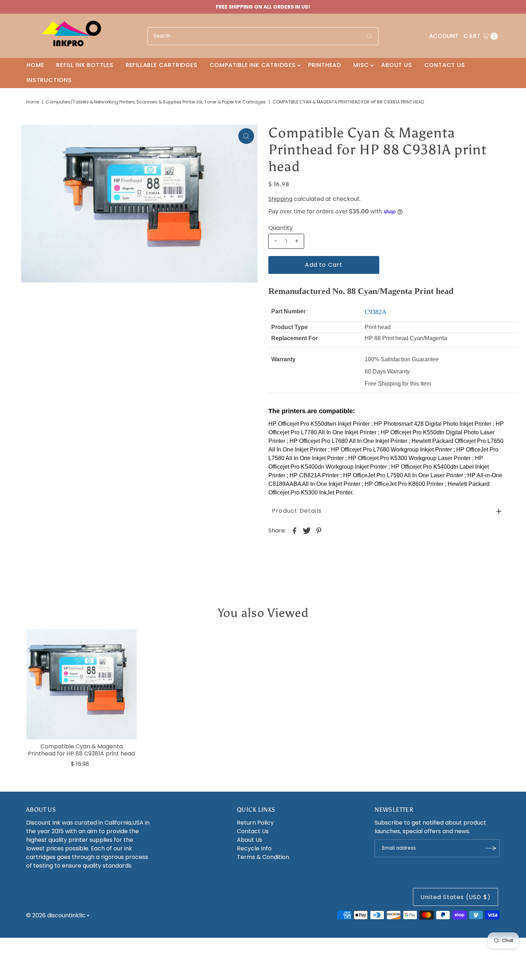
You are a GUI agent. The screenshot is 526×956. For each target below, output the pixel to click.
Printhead (324, 65)
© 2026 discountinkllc (56, 915)
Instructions (49, 80)
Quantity (280, 228)
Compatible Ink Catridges (253, 65)
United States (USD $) (455, 897)
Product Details (297, 511)
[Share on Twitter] (306, 530)
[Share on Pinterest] (318, 530)
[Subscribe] (491, 848)
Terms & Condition (263, 857)
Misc (361, 65)
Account (443, 36)
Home (35, 65)
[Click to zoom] (246, 136)
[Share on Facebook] (294, 530)
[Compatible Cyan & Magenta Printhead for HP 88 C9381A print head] (81, 684)
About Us (396, 65)
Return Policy (255, 823)
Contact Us (444, 65)
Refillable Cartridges (162, 65)
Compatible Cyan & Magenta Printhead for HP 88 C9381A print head (81, 749)
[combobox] (263, 36)
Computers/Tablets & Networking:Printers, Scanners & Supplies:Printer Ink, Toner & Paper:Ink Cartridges (156, 102)
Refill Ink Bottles (84, 65)
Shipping (280, 199)
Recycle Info (254, 848)
